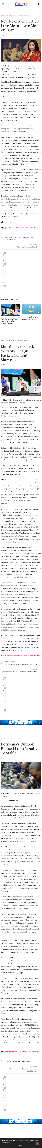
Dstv (6, 227)
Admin (4, 35)
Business (4, 738)
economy (28, 1051)
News (14, 738)
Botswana (21, 1051)
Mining (10, 738)
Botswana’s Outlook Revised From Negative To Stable (20, 748)
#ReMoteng (9, 655)
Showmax (37, 655)
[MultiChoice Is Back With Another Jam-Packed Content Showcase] (10, 310)
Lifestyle (4, 15)
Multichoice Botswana (25, 655)
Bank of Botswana (11, 1051)
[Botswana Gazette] (21, 4)
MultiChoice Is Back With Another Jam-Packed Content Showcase (9, 321)
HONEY (11, 227)
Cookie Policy (6, 1142)
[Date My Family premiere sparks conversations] (31, 309)
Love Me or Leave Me (21, 227)
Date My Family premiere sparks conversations (30, 318)
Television (12, 15)
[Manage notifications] (37, 1143)
